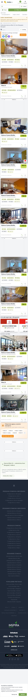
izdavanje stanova (7, 23)
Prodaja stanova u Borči (14, 496)
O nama (13, 607)
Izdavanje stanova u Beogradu (14, 511)
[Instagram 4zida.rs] (12, 659)
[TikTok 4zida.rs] (15, 659)
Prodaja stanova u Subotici (14, 534)
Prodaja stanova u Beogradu (14, 493)
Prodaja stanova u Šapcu (14, 539)
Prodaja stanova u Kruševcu (14, 541)
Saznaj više (14, 694)
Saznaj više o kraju (7, 475)
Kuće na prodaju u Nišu (14, 586)
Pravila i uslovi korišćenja (8, 612)
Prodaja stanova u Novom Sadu (14, 528)
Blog (6, 607)
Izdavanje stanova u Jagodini (14, 571)
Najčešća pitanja (22, 612)
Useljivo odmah (16, 14)
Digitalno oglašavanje (10, 610)
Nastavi (23, 694)
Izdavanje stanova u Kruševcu (14, 567)
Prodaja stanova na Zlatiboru (14, 545)
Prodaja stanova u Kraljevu (14, 547)
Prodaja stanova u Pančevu (14, 543)
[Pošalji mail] (18, 659)
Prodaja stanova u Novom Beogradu (14, 500)
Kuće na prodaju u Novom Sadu (14, 584)
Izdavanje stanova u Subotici (14, 562)
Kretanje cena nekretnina (14, 597)
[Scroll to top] (14, 485)
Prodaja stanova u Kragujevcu (14, 532)
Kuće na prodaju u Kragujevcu (14, 588)
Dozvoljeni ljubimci (6, 14)
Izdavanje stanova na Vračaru (14, 517)
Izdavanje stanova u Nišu (14, 558)
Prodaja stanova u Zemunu (14, 498)
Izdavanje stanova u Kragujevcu (14, 560)
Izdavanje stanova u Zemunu (14, 513)
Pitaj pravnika (14, 599)
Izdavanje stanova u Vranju (14, 573)
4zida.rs (15, 667)
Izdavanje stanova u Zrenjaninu (14, 565)
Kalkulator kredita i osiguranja (14, 601)
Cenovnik (21, 610)
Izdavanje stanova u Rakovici (14, 519)
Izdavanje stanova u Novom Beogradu (14, 515)
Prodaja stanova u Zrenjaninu (14, 536)
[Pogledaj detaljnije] (14, 46)
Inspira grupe (22, 667)
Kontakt (21, 607)
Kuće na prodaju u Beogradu (14, 595)
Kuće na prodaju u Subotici (14, 590)
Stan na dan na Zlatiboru (14, 576)
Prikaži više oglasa (8, 436)
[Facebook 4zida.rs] (9, 659)
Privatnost (14, 615)
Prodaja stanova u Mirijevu (14, 502)
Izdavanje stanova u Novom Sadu (14, 556)
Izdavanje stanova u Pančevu (14, 569)
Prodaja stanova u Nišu (14, 530)
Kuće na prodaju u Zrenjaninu (14, 593)
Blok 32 (14, 23)
